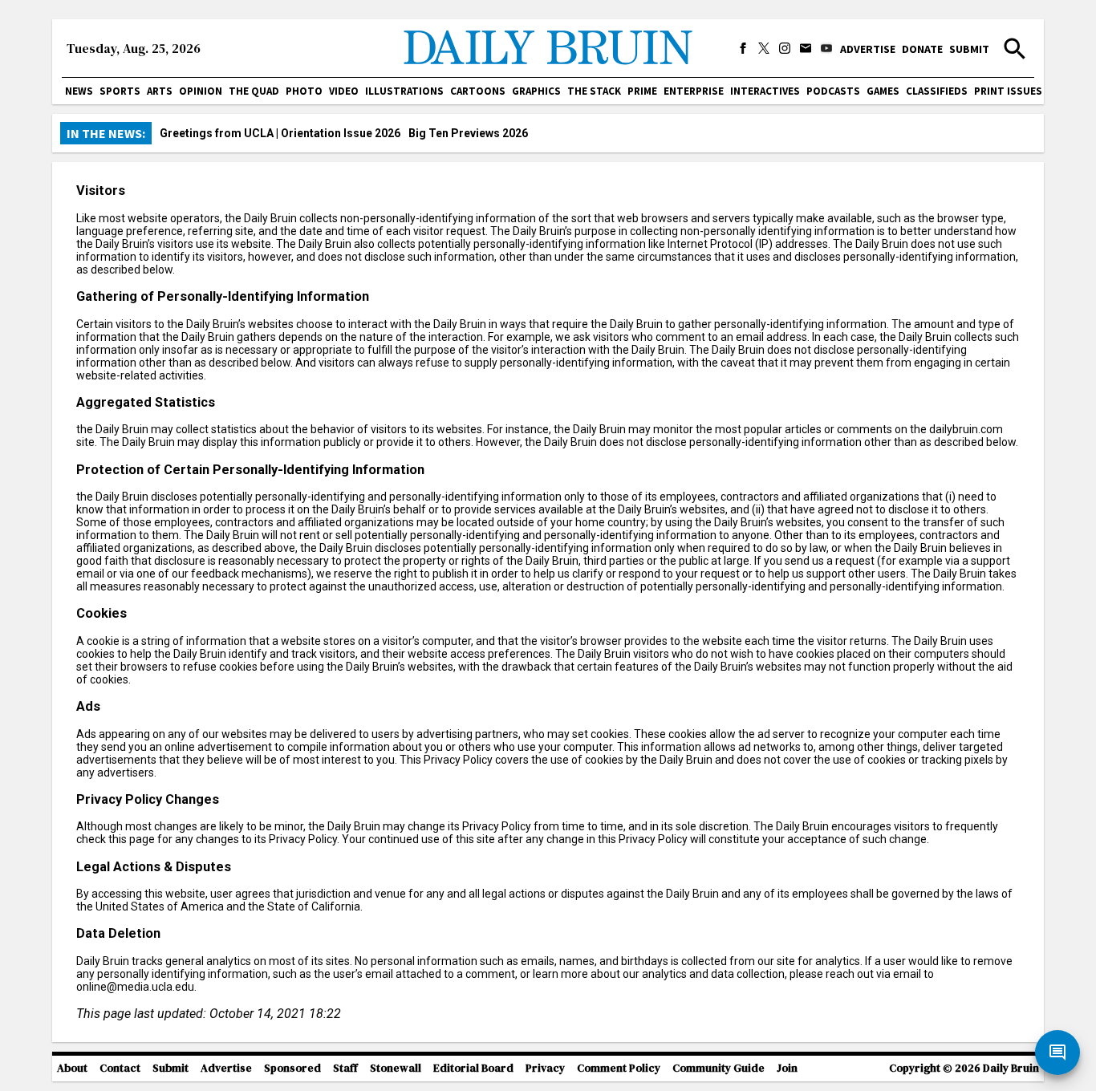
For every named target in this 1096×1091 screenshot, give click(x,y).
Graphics (536, 91)
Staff (345, 1068)
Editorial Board (473, 1068)
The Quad (254, 91)
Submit (969, 49)
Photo (304, 91)
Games (883, 91)
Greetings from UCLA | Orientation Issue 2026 (280, 133)
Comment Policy (618, 1068)
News (79, 91)
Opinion (200, 91)
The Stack (594, 91)
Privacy (545, 1068)
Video (344, 91)
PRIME (642, 91)
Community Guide (718, 1068)
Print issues (1008, 91)
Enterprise (694, 91)
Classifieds (937, 91)
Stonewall (395, 1068)
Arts (160, 91)
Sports (119, 91)
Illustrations (404, 91)
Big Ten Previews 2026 (468, 133)
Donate (922, 49)
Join (787, 1068)
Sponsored (292, 1068)
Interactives (765, 91)
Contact (119, 1068)
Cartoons (477, 91)
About (72, 1068)
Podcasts (833, 91)
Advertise (867, 49)
